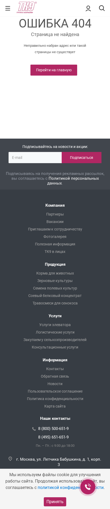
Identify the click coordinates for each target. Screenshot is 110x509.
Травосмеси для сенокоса (55, 303)
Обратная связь (55, 376)
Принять (55, 501)
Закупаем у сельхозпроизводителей (55, 340)
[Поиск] (102, 8)
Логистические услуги (55, 332)
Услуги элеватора (55, 325)
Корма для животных (55, 273)
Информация (55, 360)
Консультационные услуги (55, 347)
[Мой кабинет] (88, 8)
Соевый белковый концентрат (55, 295)
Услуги (55, 316)
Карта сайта (55, 406)
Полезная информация (55, 244)
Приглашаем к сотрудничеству (55, 229)
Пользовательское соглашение (55, 391)
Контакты (55, 369)
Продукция (55, 264)
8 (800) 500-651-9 (53, 428)
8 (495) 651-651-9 (53, 437)
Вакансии (55, 222)
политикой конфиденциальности (71, 487)
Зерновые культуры (55, 281)
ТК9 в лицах (55, 251)
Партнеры (55, 214)
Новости (55, 384)
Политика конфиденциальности (55, 399)
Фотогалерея (55, 236)
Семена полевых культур (55, 288)
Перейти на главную (54, 70)
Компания (55, 205)
